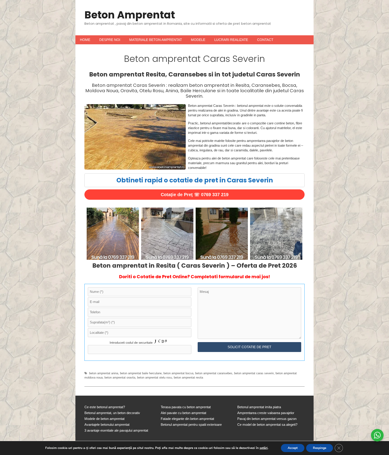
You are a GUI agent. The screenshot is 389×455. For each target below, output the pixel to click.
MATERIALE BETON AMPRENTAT (155, 40)
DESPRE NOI (109, 40)
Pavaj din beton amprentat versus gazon (266, 419)
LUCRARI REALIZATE (231, 40)
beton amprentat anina (103, 373)
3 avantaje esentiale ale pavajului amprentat (116, 430)
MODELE (198, 40)
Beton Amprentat (129, 15)
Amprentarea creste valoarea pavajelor (265, 413)
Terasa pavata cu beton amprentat (186, 407)
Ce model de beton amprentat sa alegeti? (267, 424)
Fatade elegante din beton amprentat (187, 419)
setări (264, 448)
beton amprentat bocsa (178, 373)
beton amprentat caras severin (254, 373)
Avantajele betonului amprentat (106, 424)
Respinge (319, 448)
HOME (85, 40)
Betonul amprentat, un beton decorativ (112, 413)
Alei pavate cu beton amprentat (183, 413)
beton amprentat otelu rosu (154, 377)
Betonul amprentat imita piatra (259, 407)
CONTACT (265, 40)
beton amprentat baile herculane (141, 373)
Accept (293, 448)
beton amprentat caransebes (213, 373)
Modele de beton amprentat (104, 419)
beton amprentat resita (188, 377)
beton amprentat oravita (119, 377)
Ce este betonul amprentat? (104, 407)
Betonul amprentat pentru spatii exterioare (191, 424)
